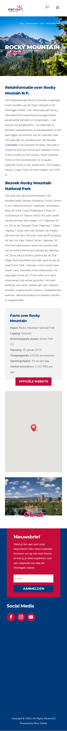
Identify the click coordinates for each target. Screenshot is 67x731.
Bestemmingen (32, 23)
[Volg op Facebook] (11, 617)
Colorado (11, 145)
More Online (40, 723)
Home (21, 23)
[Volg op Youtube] (31, 617)
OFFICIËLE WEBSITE (33, 381)
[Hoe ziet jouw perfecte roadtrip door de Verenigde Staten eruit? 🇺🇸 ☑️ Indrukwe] (20, 643)
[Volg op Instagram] (21, 617)
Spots (42, 23)
